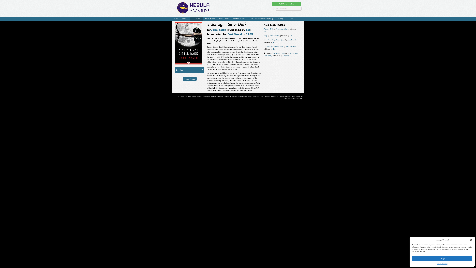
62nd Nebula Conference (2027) (262, 19)
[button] (471, 239)
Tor (248, 30)
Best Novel (235, 34)
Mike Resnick (274, 35)
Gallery (281, 19)
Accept (442, 258)
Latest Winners (210, 19)
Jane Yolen (218, 30)
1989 (249, 34)
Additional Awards (239, 19)
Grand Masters (224, 19)
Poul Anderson (291, 46)
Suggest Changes (189, 79)
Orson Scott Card (282, 29)
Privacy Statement (442, 264)
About (184, 19)
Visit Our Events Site (286, 3)
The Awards (196, 19)
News (176, 19)
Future (291, 19)
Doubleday (286, 55)
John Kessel (291, 40)
